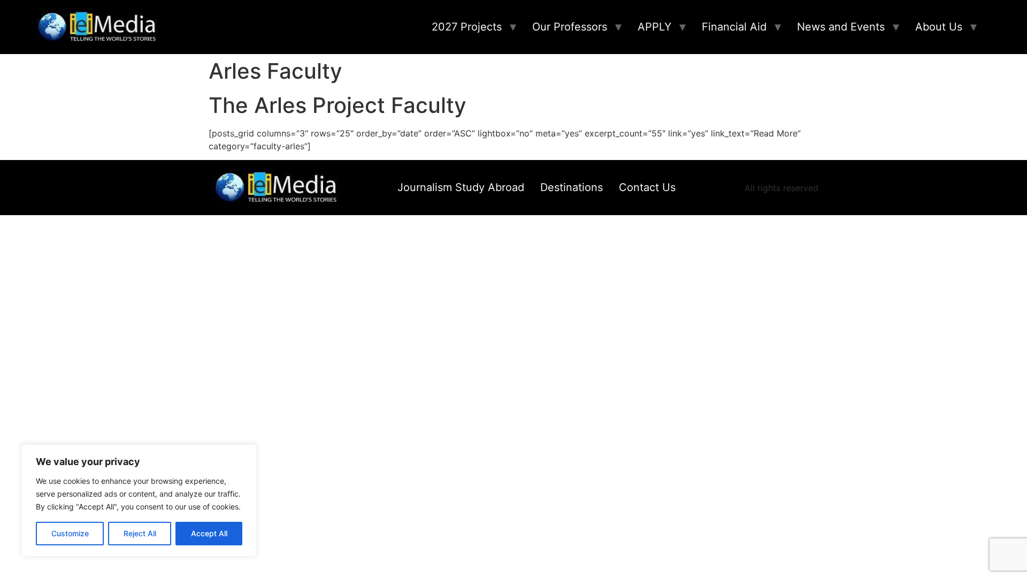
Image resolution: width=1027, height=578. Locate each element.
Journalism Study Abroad (460, 187)
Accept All (209, 533)
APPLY (654, 26)
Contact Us (647, 187)
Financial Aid (734, 26)
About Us (938, 26)
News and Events (841, 26)
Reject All (140, 533)
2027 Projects (467, 26)
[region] (139, 500)
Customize (70, 533)
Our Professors (569, 26)
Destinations (571, 187)
